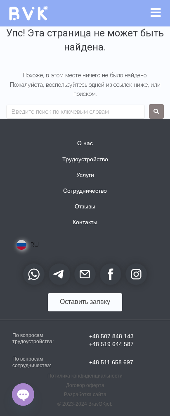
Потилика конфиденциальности (85, 376)
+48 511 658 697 (111, 362)
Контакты (85, 222)
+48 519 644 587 (111, 344)
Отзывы (85, 206)
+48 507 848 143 (111, 336)
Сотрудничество (85, 190)
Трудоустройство (85, 159)
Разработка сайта (85, 394)
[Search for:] (75, 112)
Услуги (85, 175)
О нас (85, 143)
